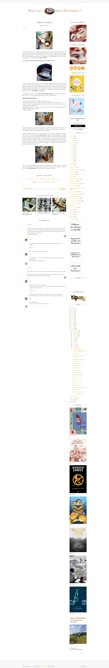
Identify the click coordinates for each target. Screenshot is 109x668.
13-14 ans (72, 147)
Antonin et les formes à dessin (79, 387)
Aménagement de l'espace (76, 170)
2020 (72, 316)
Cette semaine (73, 174)
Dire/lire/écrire (73, 181)
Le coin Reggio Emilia (75, 198)
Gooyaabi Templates (43, 666)
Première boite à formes (77, 363)
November (75, 332)
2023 (72, 311)
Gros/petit (74, 385)
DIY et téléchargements (75, 183)
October (74, 334)
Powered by (75, 129)
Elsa (30, 239)
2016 (72, 323)
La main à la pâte (76, 389)
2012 (72, 400)
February (75, 348)
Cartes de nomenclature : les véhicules (79, 356)
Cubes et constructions (75, 179)
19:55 (28, 226)
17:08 (30, 249)
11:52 (30, 241)
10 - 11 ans (72, 140)
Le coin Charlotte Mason (75, 194)
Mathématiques (73, 207)
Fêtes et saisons (73, 185)
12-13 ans (72, 145)
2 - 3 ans (38, 182)
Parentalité (72, 212)
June (74, 341)
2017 (72, 321)
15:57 (30, 282)
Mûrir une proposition (77, 372)
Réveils (74, 380)
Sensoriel (72, 216)
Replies (27, 237)
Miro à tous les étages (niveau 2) (58, 213)
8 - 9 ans (71, 163)
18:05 (30, 255)
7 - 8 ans (71, 161)
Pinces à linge (75, 370)
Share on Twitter (46, 178)
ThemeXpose (32, 666)
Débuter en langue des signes (79, 392)
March (74, 346)
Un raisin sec (75, 353)
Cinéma (71, 176)
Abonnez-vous (78, 125)
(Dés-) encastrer (76, 367)
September (75, 335)
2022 (72, 313)
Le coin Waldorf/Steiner (75, 201)
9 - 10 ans (72, 165)
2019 (72, 318)
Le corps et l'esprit (74, 203)
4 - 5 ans (71, 154)
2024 (72, 309)
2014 (72, 327)
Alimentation (73, 167)
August (74, 337)
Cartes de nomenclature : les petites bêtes (79, 360)
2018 (72, 320)
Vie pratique (53, 182)
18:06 (30, 300)
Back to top (83, 666)
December (75, 330)
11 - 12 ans (72, 143)
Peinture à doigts (76, 365)
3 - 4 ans (71, 152)
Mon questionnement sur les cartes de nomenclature (78, 350)
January (74, 398)
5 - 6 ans (71, 156)
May (74, 342)
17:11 (30, 292)
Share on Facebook (34, 178)
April (74, 344)
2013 (72, 328)
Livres (71, 205)
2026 (72, 307)
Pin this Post (57, 178)
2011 (72, 401)
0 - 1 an (71, 136)
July (74, 339)
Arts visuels (72, 172)
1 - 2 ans (71, 138)
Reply (26, 263)
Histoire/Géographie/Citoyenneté (77, 188)
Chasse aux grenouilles (43, 213)
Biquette (29, 224)
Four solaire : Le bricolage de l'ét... (27, 213)
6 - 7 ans (71, 158)
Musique (72, 210)
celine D (29, 267)
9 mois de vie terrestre (77, 383)
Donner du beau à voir (77, 378)
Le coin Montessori (44, 182)
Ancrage (74, 396)
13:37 (28, 269)
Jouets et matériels (74, 191)
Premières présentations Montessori (77, 375)
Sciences (72, 214)
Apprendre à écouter (77, 394)
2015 (72, 325)
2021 (72, 314)
